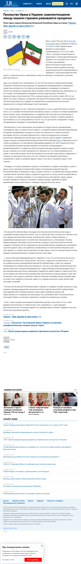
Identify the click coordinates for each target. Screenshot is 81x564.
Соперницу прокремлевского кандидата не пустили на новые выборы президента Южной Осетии (37, 448)
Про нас (6, 501)
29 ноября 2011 (19, 10)
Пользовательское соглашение (14, 503)
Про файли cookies (8, 560)
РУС (71, 4)
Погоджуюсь (33, 560)
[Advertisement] (40, 368)
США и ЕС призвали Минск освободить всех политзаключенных (29, 464)
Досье (48, 4)
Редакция (40, 501)
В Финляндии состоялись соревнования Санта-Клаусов (26, 471)
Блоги (39, 4)
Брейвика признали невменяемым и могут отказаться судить (28, 432)
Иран (59, 140)
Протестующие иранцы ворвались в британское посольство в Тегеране (36, 331)
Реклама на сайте (18, 501)
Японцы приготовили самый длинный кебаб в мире (24, 478)
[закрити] (41, 545)
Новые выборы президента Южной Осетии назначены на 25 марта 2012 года (35, 425)
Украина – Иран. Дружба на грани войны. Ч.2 (22, 316)
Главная (6, 10)
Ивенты (30, 501)
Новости (27, 4)
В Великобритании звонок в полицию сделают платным (26, 493)
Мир (12, 10)
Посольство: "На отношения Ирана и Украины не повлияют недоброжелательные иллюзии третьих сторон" (32, 324)
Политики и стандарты (55, 501)
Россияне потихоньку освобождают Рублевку (22, 486)
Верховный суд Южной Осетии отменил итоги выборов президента (31, 456)
